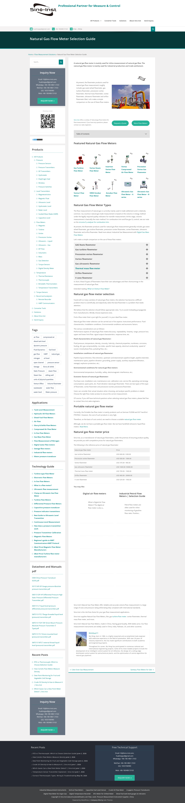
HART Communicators (46, 303)
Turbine (41, 229)
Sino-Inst (76, 120)
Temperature (41, 273)
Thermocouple (43, 280)
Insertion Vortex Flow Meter (110, 169)
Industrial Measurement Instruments (53, 790)
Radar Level (42, 210)
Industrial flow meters (43, 452)
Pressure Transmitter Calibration (47, 533)
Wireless (41, 183)
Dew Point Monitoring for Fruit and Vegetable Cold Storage (55, 761)
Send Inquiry (149, 21)
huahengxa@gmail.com (41, 29)
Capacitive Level (44, 218)
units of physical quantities (43, 379)
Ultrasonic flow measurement (46, 489)
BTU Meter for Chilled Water (103, 794)
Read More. (84, 427)
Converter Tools (110, 21)
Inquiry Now (47, 101)
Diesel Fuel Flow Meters (43, 417)
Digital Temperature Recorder (80, 794)
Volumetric (42, 253)
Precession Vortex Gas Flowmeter (141, 169)
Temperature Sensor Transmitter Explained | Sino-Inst (54, 772)
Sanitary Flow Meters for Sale (141, 670)
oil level (46, 358)
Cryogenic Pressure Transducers (138, 790)
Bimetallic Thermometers (47, 284)
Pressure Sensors (44, 163)
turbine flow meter (119, 616)
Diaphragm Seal (44, 179)
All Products (94, 21)
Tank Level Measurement (44, 410)
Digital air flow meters (94, 493)
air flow (36, 337)
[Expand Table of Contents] (146, 134)
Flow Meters (40, 222)
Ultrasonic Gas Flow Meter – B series (143, 194)
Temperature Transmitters (48, 288)
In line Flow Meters (42, 433)
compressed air (48, 337)
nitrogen (37, 358)
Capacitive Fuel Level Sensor (96, 790)
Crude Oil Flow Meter (116, 790)
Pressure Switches (45, 187)
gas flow (37, 354)
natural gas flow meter (132, 419)
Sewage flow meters (42, 449)
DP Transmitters (44, 171)
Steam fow (38, 375)
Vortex (40, 233)
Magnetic (41, 225)
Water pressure (51, 392)
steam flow (52, 371)
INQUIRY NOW (124, 778)
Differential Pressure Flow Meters (47, 504)
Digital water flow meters (44, 445)
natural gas (55, 354)
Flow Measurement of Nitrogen (46, 441)
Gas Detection (43, 260)
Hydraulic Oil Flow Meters (44, 414)
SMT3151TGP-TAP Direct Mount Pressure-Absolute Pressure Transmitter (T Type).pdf (47, 626)
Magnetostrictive (44, 194)
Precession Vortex (45, 237)
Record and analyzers (44, 296)
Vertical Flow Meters (76, 790)
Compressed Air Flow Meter (45, 429)
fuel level (52, 350)
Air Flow (37, 421)
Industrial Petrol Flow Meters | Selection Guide (132, 494)
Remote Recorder (44, 299)
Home (30, 54)
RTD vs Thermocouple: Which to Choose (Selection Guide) (55, 753)
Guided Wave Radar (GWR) (48, 214)
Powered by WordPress (80, 800)
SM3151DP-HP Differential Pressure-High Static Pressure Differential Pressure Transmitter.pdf (47, 597)
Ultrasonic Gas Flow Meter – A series (127, 194)
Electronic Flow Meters (43, 477)
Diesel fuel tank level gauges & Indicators (131, 794)
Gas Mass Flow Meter (42, 437)
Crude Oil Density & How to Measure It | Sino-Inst (52, 764)
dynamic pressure (40, 345)
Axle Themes (108, 800)
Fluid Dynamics (39, 350)
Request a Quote (120, 123)
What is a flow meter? (43, 485)
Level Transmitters (43, 191)
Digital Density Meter (46, 268)
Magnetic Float (43, 198)
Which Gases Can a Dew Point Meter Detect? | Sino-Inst (54, 768)
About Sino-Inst (135, 21)
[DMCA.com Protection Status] (37, 140)
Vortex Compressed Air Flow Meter (127, 169)
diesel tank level (40, 341)
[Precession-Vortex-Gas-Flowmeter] (143, 158)
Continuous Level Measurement (47, 522)
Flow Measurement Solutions (45, 54)
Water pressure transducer (45, 456)
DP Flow (41, 249)
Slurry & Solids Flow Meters (45, 425)
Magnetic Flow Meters (43, 536)
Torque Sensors (44, 264)
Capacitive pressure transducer (47, 507)
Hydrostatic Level (44, 206)
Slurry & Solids (48, 367)
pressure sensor (53, 362)
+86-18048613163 (61, 29)
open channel (39, 362)
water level (38, 392)
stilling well (49, 375)
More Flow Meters (140, 123)
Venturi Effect (39, 383)
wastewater (38, 388)
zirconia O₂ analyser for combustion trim (94, 222)
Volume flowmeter (54, 383)
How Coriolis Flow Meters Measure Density (49, 757)
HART (46, 354)
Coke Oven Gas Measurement (82, 670)
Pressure (39, 160)
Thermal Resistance (45, 276)
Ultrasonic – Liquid (45, 241)
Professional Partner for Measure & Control (89, 6)
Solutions (122, 21)
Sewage (36, 367)
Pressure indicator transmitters (47, 511)
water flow (50, 388)
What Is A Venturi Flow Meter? (98, 289)
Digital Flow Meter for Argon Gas (55, 794)
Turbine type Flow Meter (44, 474)
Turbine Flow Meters (42, 500)
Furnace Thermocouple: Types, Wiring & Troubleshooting (54, 776)
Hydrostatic (42, 175)
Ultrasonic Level (44, 202)
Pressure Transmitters (46, 167)
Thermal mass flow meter (87, 268)
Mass (40, 257)
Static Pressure (39, 371)
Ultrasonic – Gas (44, 245)
